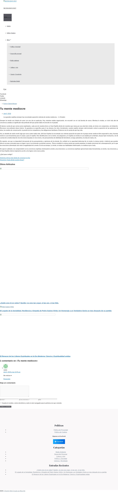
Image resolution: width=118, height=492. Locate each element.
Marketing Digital (15, 81)
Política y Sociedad (15, 47)
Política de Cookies (61, 432)
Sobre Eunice (11, 33)
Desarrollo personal (15, 53)
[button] (59, 94)
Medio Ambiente (14, 60)
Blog (8, 40)
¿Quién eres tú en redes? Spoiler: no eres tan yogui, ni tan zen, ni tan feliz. (29, 303)
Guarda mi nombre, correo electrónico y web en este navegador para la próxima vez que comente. (32, 403)
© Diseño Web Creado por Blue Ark (14, 491)
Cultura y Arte (14, 67)
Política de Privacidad (61, 430)
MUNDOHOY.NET (9, 8)
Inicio (9, 26)
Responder (6, 379)
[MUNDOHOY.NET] (10, 1)
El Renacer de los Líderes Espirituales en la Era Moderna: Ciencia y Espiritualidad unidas (35, 356)
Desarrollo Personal (60, 454)
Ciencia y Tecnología (15, 74)
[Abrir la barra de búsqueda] (4, 90)
